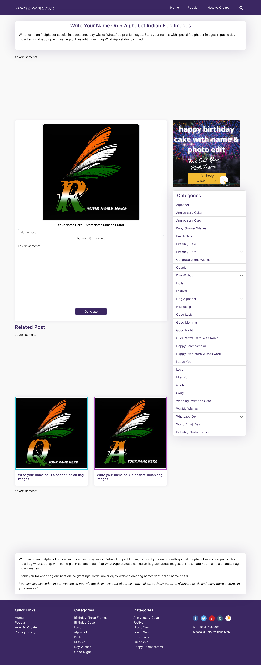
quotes (181, 385)
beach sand (184, 236)
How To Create (26, 627)
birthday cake (186, 244)
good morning (186, 322)
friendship (183, 307)
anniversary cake (189, 213)
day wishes (184, 275)
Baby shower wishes (191, 228)
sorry (180, 393)
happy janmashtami (191, 346)
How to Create (218, 7)
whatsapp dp (186, 416)
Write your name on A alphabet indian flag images (130, 477)
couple (181, 267)
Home (174, 7)
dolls (179, 283)
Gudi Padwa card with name (197, 338)
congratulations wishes (193, 260)
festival (181, 291)
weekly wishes (187, 409)
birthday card (186, 252)
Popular (193, 7)
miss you (182, 377)
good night (184, 330)
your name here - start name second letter (91, 225)
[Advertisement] (129, 89)
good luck (184, 314)
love (179, 369)
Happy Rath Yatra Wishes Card (198, 354)
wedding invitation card (193, 401)
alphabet (182, 205)
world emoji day (188, 424)
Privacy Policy (25, 632)
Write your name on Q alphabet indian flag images (51, 477)
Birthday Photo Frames (192, 432)
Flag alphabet (186, 299)
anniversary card (188, 220)
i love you (183, 361)
